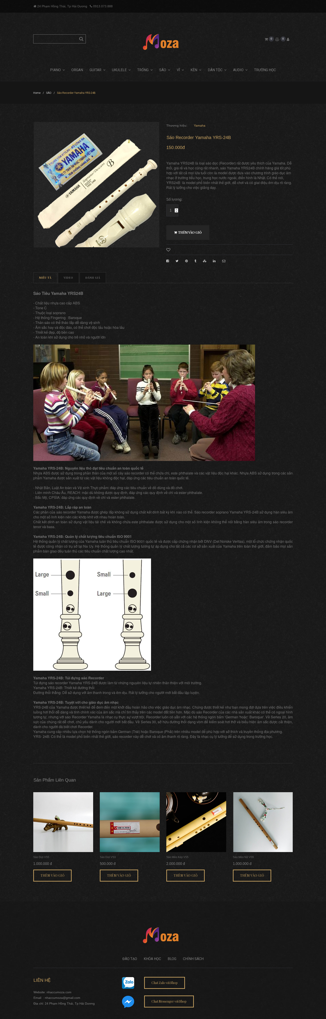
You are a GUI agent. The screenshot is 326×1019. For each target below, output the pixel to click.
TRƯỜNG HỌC (265, 70)
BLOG (172, 959)
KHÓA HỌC (152, 959)
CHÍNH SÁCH (193, 959)
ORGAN (77, 70)
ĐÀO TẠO (129, 959)
